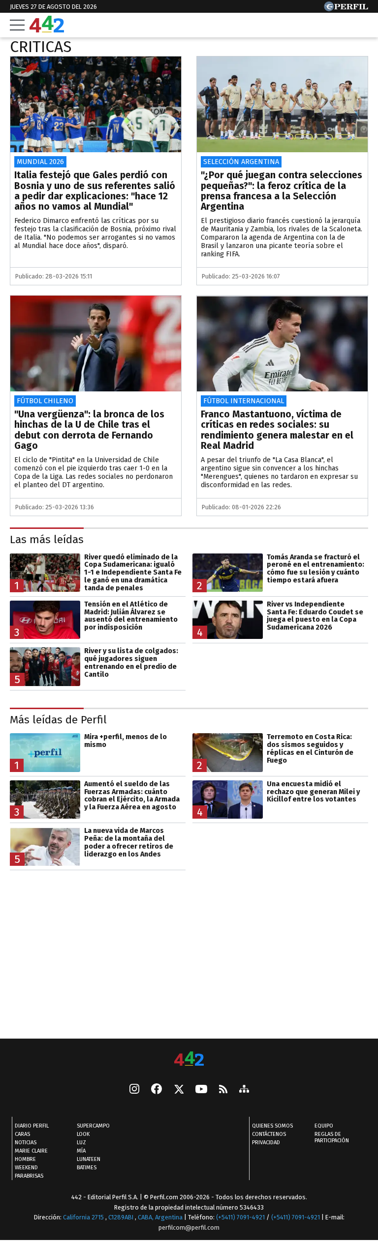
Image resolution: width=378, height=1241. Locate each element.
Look (83, 1134)
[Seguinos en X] (179, 1090)
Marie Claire (31, 1151)
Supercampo (93, 1126)
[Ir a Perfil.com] (346, 8)
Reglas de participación (332, 1137)
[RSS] (223, 1089)
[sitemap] (244, 1090)
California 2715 (84, 1217)
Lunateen (88, 1159)
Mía (81, 1151)
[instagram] (134, 1090)
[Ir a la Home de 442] (47, 29)
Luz (81, 1142)
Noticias (25, 1142)
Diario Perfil (32, 1126)
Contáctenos (269, 1134)
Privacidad (266, 1142)
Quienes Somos (272, 1126)
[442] (189, 1059)
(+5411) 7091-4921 (240, 1217)
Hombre (25, 1159)
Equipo (324, 1126)
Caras (22, 1134)
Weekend (26, 1167)
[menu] (17, 25)
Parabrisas (29, 1176)
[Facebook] (156, 1089)
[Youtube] (201, 1089)
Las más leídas (47, 539)
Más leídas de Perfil (58, 719)
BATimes (86, 1167)
